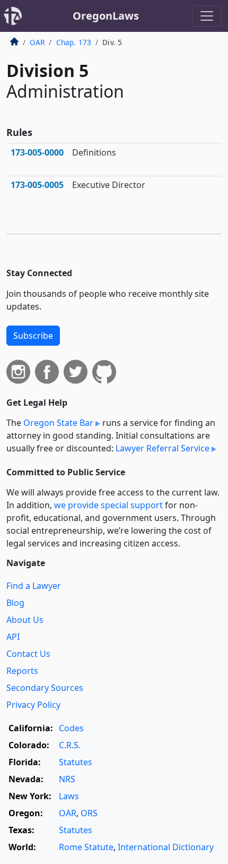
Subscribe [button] (33, 335)
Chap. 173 (73, 42)
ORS (89, 813)
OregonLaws (106, 15)
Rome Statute (86, 847)
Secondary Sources (44, 688)
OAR (37, 42)
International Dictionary (166, 847)
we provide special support (108, 505)
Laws (69, 796)
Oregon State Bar (58, 423)
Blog (15, 603)
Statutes (75, 762)
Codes (71, 728)
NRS (67, 779)
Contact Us (28, 654)
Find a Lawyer (33, 586)
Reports (22, 671)
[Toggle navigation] (207, 16)
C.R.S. (70, 745)
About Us (24, 620)
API (13, 637)
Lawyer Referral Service (162, 448)
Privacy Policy (33, 705)
